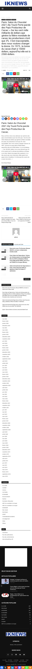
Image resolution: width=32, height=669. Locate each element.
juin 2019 (4, 463)
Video (3, 521)
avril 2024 (4, 343)
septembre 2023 (6, 359)
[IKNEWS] (16, 3)
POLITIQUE (5, 512)
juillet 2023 (5, 363)
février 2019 (5, 472)
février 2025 (5, 332)
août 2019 (4, 458)
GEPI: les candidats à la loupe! (9, 505)
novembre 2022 (6, 381)
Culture (4, 490)
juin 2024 (4, 341)
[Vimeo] (16, 654)
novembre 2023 (6, 354)
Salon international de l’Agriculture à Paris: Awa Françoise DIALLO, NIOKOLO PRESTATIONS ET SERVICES (16, 300)
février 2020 (5, 445)
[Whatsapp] (23, 118)
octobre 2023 (5, 356)
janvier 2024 (5, 350)
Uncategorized (6, 518)
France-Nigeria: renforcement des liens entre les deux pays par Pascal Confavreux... (19, 588)
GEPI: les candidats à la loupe (9, 503)
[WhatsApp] (17, 73)
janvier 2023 (5, 376)
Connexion (5, 532)
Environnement (6, 496)
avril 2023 (4, 370)
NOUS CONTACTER (23, 661)
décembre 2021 (6, 403)
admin (4, 70)
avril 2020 (4, 440)
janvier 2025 (5, 334)
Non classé (5, 510)
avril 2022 (4, 396)
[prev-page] (2, 275)
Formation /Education (7, 501)
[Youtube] (24, 654)
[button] (2, 9)
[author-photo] (16, 235)
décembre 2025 (6, 325)
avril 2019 (4, 467)
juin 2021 (4, 409)
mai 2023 (4, 367)
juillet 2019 (5, 460)
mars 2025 (5, 330)
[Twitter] (11, 73)
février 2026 (5, 321)
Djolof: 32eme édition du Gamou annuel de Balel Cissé (15, 309)
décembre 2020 (6, 423)
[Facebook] (7, 73)
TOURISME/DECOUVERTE (8, 516)
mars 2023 (5, 372)
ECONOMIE (8, 19)
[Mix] (20, 118)
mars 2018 (5, 476)
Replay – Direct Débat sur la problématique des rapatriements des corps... (19, 595)
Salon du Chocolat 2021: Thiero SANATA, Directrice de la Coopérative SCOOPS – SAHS (23, 220)
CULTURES (5, 492)
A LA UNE (8, 17)
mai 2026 (4, 319)
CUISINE (4, 487)
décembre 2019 (6, 449)
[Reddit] (8, 118)
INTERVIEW (14, 19)
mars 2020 (5, 443)
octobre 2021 (5, 407)
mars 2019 (5, 469)
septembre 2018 (6, 474)
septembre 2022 (6, 385)
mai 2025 (4, 327)
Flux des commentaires (8, 537)
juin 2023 (4, 365)
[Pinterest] (14, 73)
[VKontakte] (20, 654)
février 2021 (5, 418)
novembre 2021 (6, 405)
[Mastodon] (17, 118)
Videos (4, 523)
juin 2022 (4, 392)
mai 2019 (4, 465)
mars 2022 (5, 398)
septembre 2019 (6, 456)
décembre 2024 (6, 336)
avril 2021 (4, 414)
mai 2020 (4, 438)
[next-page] (5, 275)
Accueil (2, 17)
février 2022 (5, 401)
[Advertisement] (16, 13)
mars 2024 (5, 345)
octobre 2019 (5, 454)
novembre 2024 (6, 339)
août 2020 (4, 432)
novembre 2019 (6, 452)
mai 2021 (4, 412)
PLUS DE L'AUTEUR (18, 244)
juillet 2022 (5, 390)
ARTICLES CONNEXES (7, 244)
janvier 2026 (5, 323)
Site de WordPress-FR (7, 539)
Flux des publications (7, 534)
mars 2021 (5, 416)
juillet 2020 (5, 434)
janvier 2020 (5, 447)
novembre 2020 (6, 425)
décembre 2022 (6, 378)
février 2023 (5, 374)
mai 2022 (4, 394)
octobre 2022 (5, 383)
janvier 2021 (5, 421)
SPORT (4, 514)
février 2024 (5, 347)
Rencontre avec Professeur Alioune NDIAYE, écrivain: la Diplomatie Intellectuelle (20, 250)
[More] (26, 118)
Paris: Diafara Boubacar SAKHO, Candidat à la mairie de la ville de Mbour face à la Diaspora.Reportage (8, 220)
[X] (6, 118)
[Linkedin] (11, 118)
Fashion (4, 499)
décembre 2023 (6, 352)
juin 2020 (4, 436)
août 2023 (4, 361)
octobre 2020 (5, 427)
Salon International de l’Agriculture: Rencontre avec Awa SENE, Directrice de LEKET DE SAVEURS (15, 305)
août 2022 (4, 387)
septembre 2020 (6, 429)
